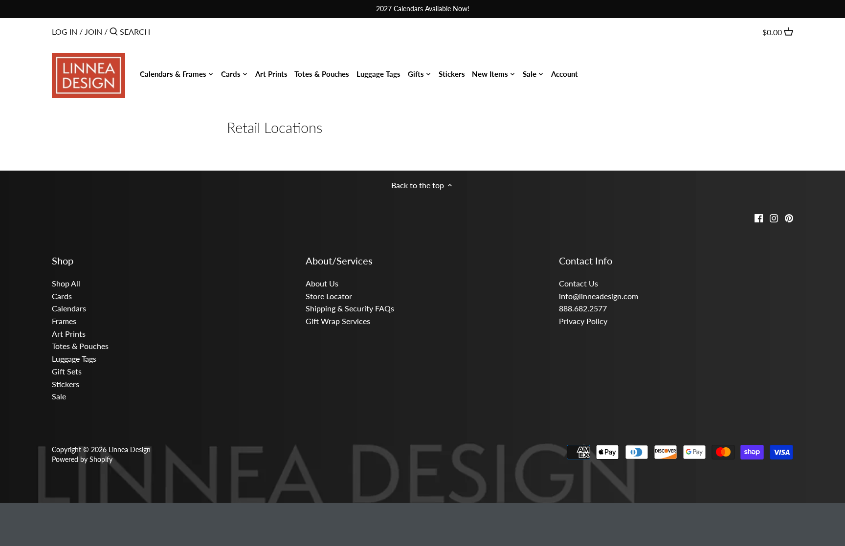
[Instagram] (774, 217)
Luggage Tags (74, 358)
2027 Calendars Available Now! (422, 8)
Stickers (65, 384)
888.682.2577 (583, 308)
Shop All (66, 283)
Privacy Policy (583, 321)
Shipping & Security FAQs (350, 308)
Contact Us (578, 283)
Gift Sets (67, 371)
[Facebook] (759, 217)
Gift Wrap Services (338, 321)
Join (93, 31)
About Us (322, 283)
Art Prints (69, 333)
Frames (64, 321)
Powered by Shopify (82, 459)
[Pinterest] (789, 217)
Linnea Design (130, 449)
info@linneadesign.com (598, 296)
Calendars (69, 308)
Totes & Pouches (80, 345)
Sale (59, 396)
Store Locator (329, 296)
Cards (62, 296)
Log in (64, 31)
